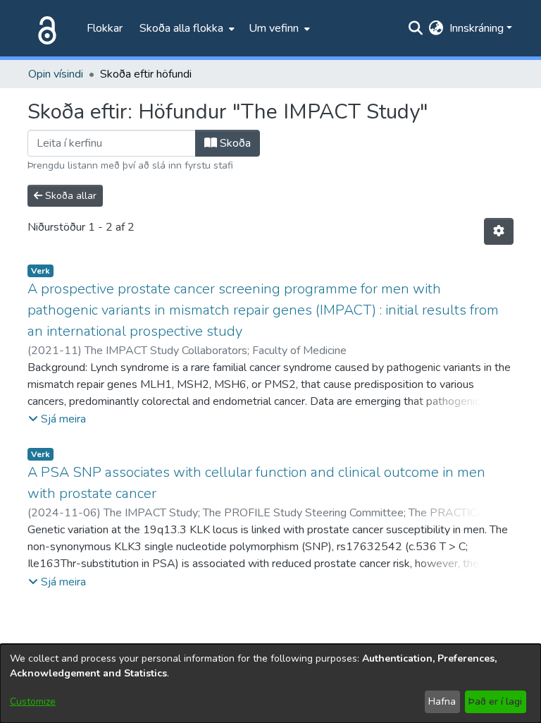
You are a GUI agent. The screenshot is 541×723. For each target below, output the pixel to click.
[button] (57, 419)
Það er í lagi (495, 701)
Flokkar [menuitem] (105, 28)
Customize (33, 701)
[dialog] (270, 683)
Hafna (442, 701)
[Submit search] (416, 28)
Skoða (234, 143)
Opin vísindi (55, 74)
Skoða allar (69, 195)
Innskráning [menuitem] (476, 28)
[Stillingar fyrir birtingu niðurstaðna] (499, 231)
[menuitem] (186, 28)
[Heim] (44, 28)
